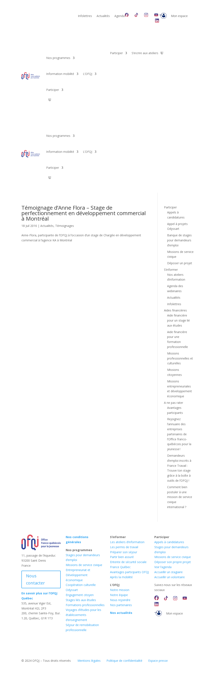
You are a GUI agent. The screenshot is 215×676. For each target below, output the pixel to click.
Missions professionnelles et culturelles (180, 358)
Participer (52, 90)
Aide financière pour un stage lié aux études (178, 320)
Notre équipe (119, 595)
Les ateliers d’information (127, 542)
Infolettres (85, 16)
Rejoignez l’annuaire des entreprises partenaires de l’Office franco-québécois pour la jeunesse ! (179, 434)
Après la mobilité (121, 577)
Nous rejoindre (120, 600)
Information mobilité (60, 74)
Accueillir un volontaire (169, 577)
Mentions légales (89, 661)
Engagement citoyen (80, 595)
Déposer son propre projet (172, 562)
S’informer (171, 270)
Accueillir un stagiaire (168, 572)
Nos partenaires (121, 605)
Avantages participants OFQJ (129, 572)
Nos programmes (58, 58)
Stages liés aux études (81, 600)
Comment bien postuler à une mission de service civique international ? (179, 497)
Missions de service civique (84, 565)
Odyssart (72, 590)
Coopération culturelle (81, 585)
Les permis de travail (124, 547)
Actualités (103, 16)
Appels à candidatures (169, 542)
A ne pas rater (173, 403)
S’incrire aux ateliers (145, 53)
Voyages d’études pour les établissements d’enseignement (83, 615)
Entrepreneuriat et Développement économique (78, 575)
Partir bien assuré (122, 557)
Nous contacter (35, 579)
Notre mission (119, 590)
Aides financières (175, 310)
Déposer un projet (179, 263)
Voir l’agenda (163, 567)
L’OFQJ (87, 74)
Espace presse (158, 661)
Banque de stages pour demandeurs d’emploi (179, 240)
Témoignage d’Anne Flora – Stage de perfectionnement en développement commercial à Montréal (83, 213)
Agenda (119, 16)
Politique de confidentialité (124, 661)
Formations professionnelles (85, 605)
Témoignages (64, 226)
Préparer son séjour (123, 552)
